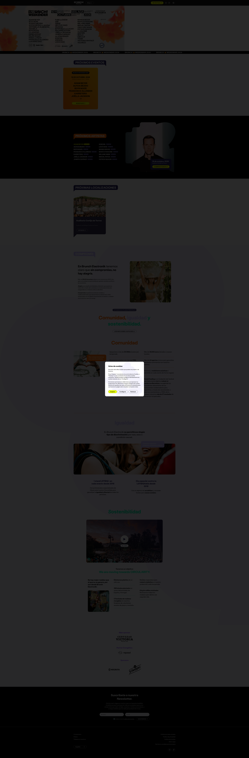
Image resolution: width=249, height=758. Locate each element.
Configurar (122, 392)
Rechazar (133, 392)
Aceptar (112, 392)
